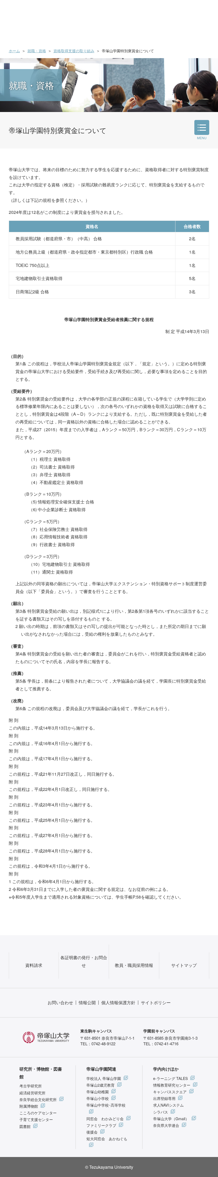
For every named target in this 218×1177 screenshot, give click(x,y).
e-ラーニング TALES (170, 1078)
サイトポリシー (156, 1002)
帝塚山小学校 (97, 1098)
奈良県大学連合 (166, 1125)
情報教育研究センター (171, 1085)
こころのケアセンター (38, 1112)
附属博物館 (28, 1106)
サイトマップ (184, 965)
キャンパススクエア (170, 1091)
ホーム (14, 50)
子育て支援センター (36, 1119)
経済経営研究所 (32, 1092)
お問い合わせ (60, 1002)
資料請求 (33, 965)
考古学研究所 (30, 1085)
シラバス (160, 1112)
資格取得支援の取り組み (73, 50)
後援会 (92, 1132)
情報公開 (87, 1002)
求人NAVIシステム (168, 1105)
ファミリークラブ (101, 1125)
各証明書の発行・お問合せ (83, 961)
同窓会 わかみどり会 (105, 1118)
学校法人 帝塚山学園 (103, 1078)
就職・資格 (36, 50)
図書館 (25, 1126)
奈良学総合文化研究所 (38, 1099)
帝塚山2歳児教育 (100, 1085)
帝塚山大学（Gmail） (171, 1118)
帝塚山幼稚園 (97, 1091)
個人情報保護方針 (118, 1002)
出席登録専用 (164, 1098)
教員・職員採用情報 (134, 965)
